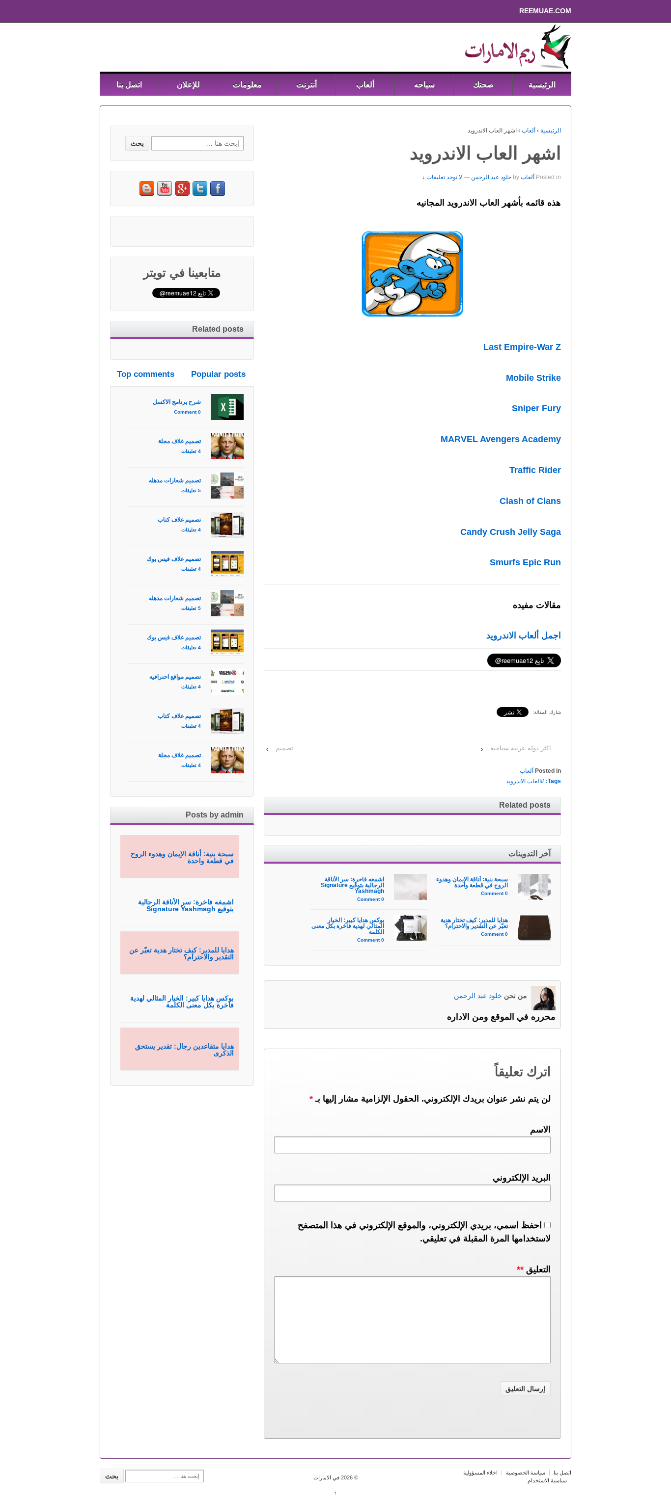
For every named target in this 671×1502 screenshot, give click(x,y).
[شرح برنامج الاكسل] (227, 407)
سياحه (424, 84)
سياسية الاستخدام (547, 1480)
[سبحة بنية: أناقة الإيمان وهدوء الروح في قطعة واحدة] (534, 887)
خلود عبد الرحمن (491, 177)
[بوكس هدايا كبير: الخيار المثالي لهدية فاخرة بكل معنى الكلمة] (410, 928)
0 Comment (494, 893)
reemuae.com (556, 11)
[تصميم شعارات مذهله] (227, 486)
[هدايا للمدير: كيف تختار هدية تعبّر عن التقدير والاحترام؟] (534, 928)
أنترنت (306, 84)
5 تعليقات (191, 490)
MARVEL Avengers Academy (501, 439)
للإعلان (188, 84)
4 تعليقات (191, 451)
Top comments (145, 374)
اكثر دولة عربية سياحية (520, 748)
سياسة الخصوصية (525, 1473)
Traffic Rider (535, 470)
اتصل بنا (129, 84)
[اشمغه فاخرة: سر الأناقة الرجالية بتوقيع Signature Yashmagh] (410, 887)
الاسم (540, 1129)
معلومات (247, 84)
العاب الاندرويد (523, 781)
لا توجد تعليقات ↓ (442, 177)
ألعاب (365, 84)
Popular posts (218, 374)
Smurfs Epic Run (525, 562)
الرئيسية (542, 84)
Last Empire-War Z (522, 347)
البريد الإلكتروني (522, 1178)
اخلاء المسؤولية (480, 1473)
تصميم (284, 748)
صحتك (483, 84)
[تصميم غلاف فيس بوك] (227, 564)
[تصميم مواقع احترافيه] (227, 682)
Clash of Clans (530, 501)
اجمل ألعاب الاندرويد (523, 635)
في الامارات (327, 1477)
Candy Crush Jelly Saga (510, 532)
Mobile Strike (533, 378)
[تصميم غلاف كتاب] (227, 525)
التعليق (534, 1269)
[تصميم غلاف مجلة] (227, 446)
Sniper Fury (536, 408)
